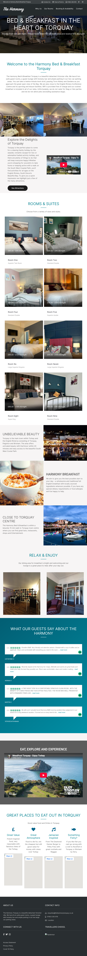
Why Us (38, 9)
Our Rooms (48, 9)
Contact (79, 9)
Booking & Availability (64, 9)
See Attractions (18, 188)
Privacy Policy (8, 946)
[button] (2, 119)
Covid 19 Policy (8, 949)
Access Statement (9, 942)
